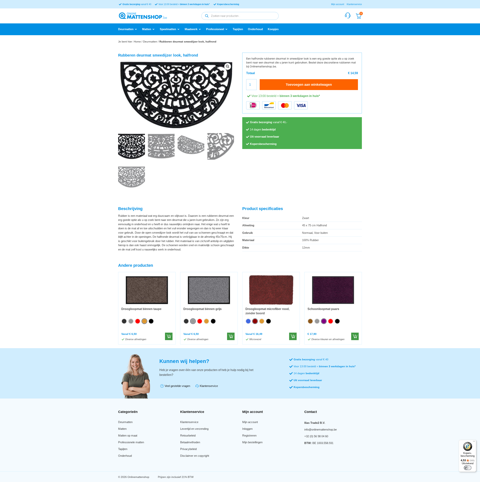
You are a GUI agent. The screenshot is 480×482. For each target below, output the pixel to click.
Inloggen (247, 428)
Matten (122, 428)
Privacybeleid (188, 449)
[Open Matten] (153, 29)
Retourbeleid (188, 435)
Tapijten (122, 449)
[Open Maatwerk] (199, 29)
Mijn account (337, 4)
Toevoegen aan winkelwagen (309, 84)
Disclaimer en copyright (194, 455)
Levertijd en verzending (194, 428)
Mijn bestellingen (252, 442)
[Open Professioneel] (226, 29)
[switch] (467, 468)
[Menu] (474, 442)
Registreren (249, 435)
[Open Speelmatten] (178, 29)
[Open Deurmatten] (135, 29)
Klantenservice (354, 4)
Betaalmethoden (190, 442)
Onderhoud (125, 455)
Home (137, 41)
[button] (227, 66)
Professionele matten (131, 442)
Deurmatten (150, 41)
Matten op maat (127, 435)
